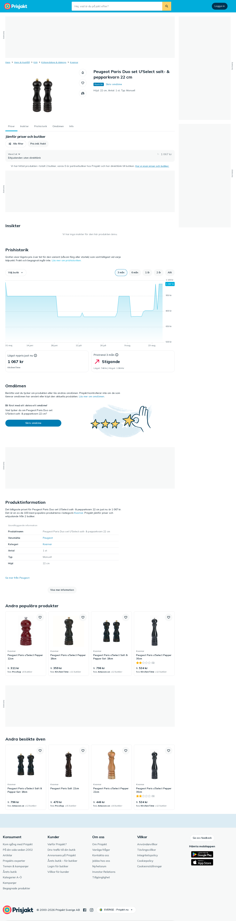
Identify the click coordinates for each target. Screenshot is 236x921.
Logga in (220, 6)
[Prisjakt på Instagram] (91, 909)
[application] (90, 313)
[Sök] (166, 6)
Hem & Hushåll (22, 62)
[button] (83, 72)
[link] (25, 643)
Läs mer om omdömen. (92, 396)
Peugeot (48, 537)
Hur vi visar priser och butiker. (152, 166)
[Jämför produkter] (83, 93)
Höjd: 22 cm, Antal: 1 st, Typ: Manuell (114, 90)
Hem (7, 62)
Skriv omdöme (114, 84)
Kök (35, 62)
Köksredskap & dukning (53, 62)
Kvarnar (74, 62)
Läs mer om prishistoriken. (67, 260)
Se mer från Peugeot (17, 577)
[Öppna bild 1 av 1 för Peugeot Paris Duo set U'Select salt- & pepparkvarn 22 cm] (42, 95)
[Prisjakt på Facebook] (85, 909)
